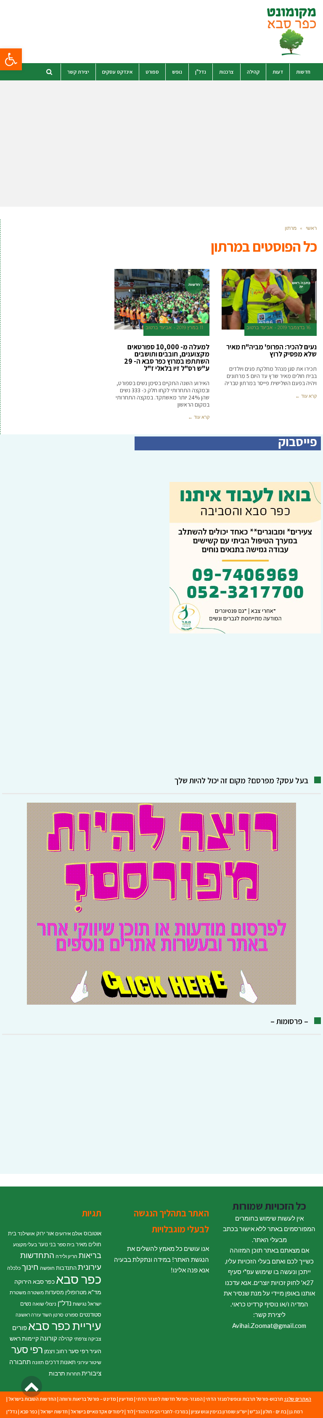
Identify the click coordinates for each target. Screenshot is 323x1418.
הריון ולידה (66, 1256)
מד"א (94, 1292)
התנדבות (66, 1267)
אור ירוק (45, 1233)
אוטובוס (92, 1233)
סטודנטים (90, 1314)
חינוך (30, 1267)
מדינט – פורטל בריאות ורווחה (87, 1399)
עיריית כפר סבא (64, 1326)
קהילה (65, 1338)
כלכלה (14, 1268)
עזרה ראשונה (28, 1314)
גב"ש (255, 1411)
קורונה (48, 1338)
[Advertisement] (161, 143)
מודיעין (126, 1399)
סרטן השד (53, 1315)
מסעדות (54, 1292)
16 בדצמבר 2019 (294, 327)
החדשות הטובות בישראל (32, 1399)
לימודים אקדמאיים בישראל (97, 1411)
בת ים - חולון (274, 1411)
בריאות (90, 1255)
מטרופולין (76, 1292)
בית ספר (65, 1244)
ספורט (71, 1315)
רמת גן (296, 1411)
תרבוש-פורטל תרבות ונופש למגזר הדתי (244, 1399)
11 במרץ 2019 (190, 327)
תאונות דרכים (60, 1362)
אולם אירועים (68, 1233)
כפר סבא (78, 1279)
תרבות (57, 1373)
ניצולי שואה (44, 1304)
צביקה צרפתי (87, 1339)
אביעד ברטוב (259, 327)
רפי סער (27, 1349)
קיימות (30, 1338)
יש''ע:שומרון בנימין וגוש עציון (219, 1411)
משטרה (35, 1292)
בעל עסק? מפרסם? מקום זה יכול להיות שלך (241, 780)
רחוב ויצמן (55, 1351)
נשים (25, 1303)
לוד (130, 1411)
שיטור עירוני (89, 1362)
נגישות (80, 1304)
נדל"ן (64, 1303)
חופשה (47, 1268)
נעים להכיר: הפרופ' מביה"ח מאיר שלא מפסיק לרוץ (271, 350)
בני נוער (47, 1244)
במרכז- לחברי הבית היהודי (162, 1411)
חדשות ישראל (54, 1411)
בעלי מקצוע (25, 1244)
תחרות (73, 1373)
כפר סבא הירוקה (34, 1281)
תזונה (38, 1362)
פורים (19, 1327)
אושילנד (26, 1233)
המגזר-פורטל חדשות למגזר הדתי (169, 1399)
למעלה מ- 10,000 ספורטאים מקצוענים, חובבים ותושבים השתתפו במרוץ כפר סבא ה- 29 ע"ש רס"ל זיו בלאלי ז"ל (166, 357)
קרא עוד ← (306, 396)
